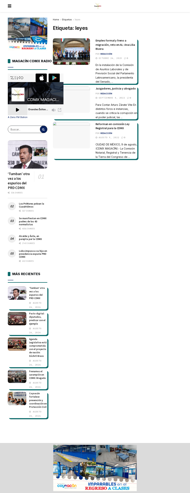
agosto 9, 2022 (108, 137)
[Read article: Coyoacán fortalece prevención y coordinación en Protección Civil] (17, 398)
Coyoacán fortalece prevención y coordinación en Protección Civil (38, 400)
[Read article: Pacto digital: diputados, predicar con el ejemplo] (17, 318)
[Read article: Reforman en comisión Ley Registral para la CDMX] (71, 135)
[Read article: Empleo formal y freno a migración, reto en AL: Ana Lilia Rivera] (71, 51)
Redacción (106, 54)
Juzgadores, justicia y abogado (116, 88)
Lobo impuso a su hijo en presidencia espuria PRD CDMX (33, 253)
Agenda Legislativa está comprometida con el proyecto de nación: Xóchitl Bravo (38, 348)
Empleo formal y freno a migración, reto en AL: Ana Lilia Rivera (115, 45)
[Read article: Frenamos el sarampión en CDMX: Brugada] (17, 376)
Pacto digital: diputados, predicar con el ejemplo (37, 318)
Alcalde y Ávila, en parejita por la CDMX (30, 237)
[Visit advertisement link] (95, 468)
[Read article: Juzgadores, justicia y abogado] (71, 99)
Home (56, 19)
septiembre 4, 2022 (111, 98)
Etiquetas (67, 19)
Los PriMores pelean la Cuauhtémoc (31, 205)
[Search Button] (43, 129)
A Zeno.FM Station (17, 117)
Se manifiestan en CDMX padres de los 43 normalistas (33, 221)
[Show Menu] (9, 6)
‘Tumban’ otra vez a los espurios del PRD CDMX (19, 180)
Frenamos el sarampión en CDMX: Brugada (37, 375)
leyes (77, 19)
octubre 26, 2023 (109, 58)
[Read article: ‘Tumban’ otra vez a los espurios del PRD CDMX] (27, 154)
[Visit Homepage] (97, 6)
